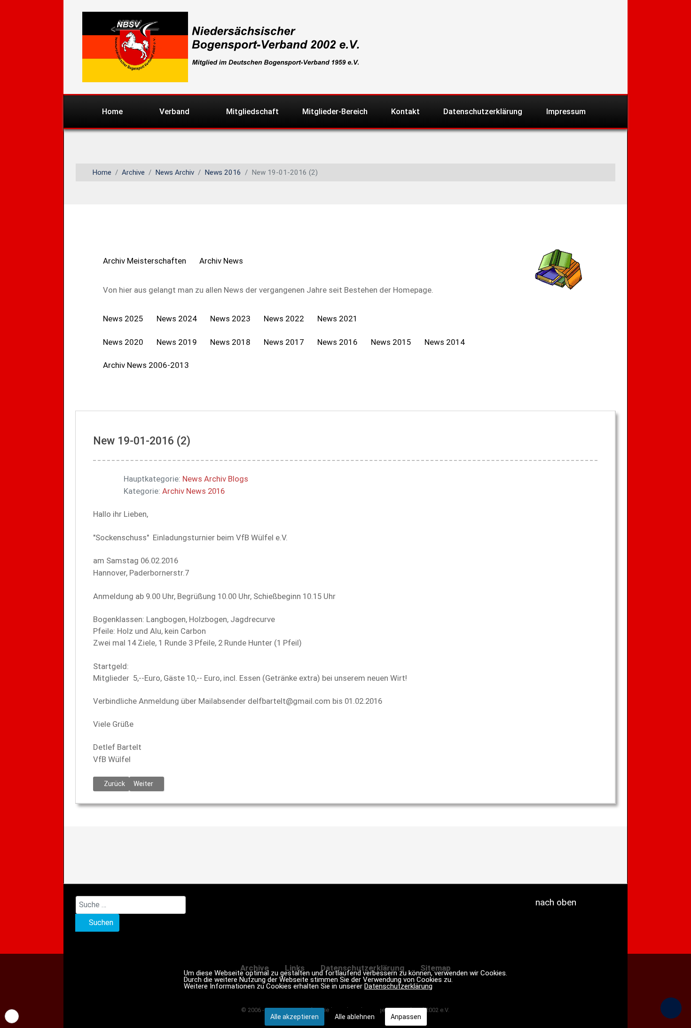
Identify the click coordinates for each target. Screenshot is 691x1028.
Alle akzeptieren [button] (294, 1016)
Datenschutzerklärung (398, 986)
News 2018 (230, 342)
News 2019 (177, 342)
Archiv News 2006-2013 (146, 365)
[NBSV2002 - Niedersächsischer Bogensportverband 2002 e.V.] (217, 46)
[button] (12, 1016)
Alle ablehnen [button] (355, 1016)
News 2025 (123, 318)
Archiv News (221, 260)
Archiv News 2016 (193, 491)
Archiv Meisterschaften (144, 260)
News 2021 (337, 318)
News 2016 (337, 342)
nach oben (554, 902)
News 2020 (123, 342)
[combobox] (131, 905)
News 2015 (391, 342)
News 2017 (284, 342)
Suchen (100, 922)
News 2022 (284, 318)
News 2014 (444, 342)
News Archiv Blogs (215, 478)
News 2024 (177, 318)
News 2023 (230, 318)
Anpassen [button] (406, 1016)
